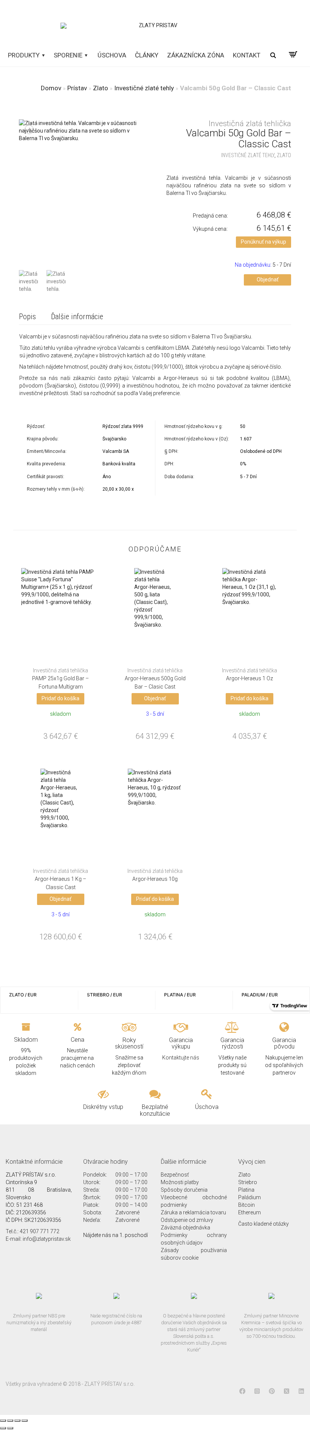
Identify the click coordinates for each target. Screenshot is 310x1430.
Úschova (112, 55)
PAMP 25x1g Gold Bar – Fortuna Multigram (60, 679)
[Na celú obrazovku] (17, 1420)
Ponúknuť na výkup (263, 242)
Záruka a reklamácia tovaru (193, 1212)
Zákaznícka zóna (195, 55)
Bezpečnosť (175, 1175)
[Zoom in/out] (25, 1420)
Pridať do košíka (60, 698)
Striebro (247, 1182)
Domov (51, 88)
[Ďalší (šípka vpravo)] (10, 1428)
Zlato (100, 88)
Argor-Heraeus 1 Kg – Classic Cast (60, 879)
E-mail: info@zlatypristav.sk (38, 1239)
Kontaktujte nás (180, 1058)
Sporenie (69, 55)
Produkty (24, 55)
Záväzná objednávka (185, 1228)
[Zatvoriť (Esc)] (3, 1420)
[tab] (27, 317)
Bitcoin (246, 1205)
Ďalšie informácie (77, 316)
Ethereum (249, 1212)
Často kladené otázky (263, 1224)
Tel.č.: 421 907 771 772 (32, 1231)
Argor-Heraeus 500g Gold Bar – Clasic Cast (155, 679)
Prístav (77, 88)
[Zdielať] (10, 1420)
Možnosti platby (180, 1182)
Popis (27, 316)
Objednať (268, 279)
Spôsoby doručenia (184, 1190)
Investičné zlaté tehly (144, 88)
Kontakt (246, 55)
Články (146, 55)
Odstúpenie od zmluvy (187, 1220)
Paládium (249, 1197)
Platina (246, 1190)
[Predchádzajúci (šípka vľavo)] (3, 1428)
